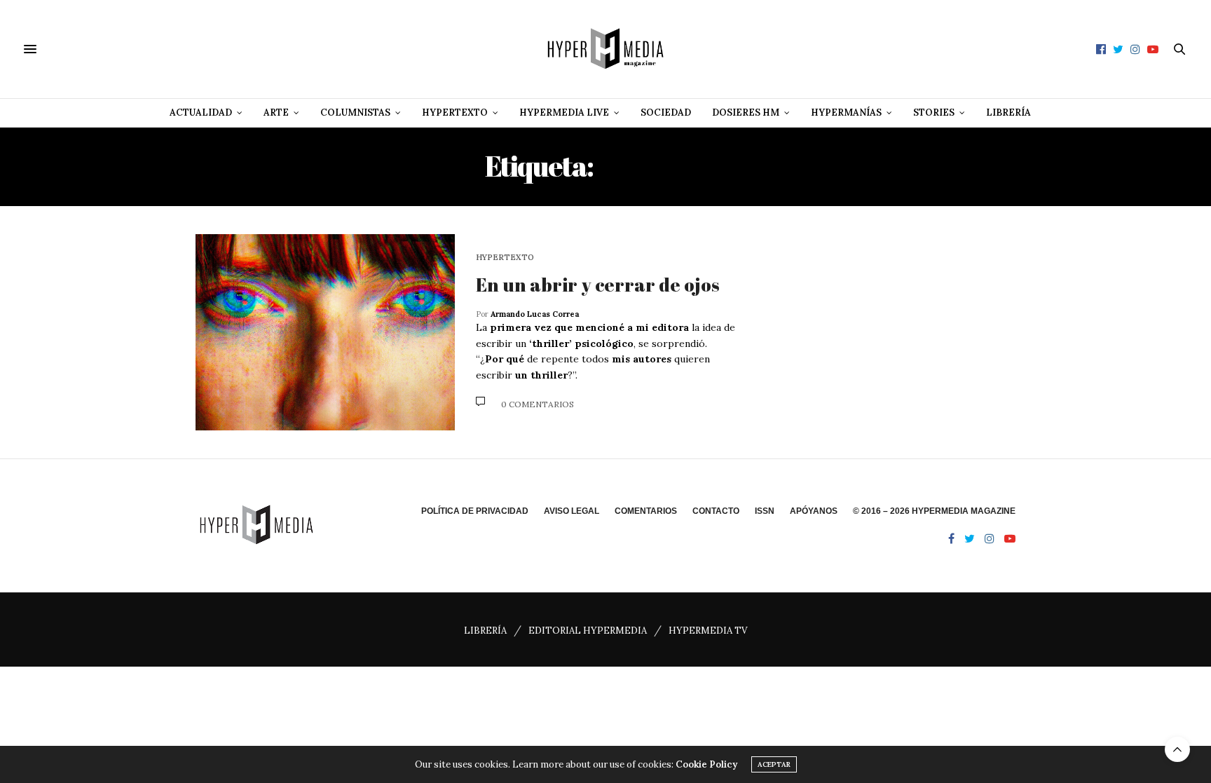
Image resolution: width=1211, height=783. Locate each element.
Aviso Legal (571, 511)
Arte (276, 112)
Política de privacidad (474, 511)
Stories (934, 112)
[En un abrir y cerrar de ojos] (325, 332)
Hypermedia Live (564, 112)
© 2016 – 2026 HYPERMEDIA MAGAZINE (934, 511)
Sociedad (666, 112)
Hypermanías (846, 112)
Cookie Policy (706, 764)
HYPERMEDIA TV (708, 630)
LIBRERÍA (485, 630)
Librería (1008, 112)
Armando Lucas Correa (535, 314)
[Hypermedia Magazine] (605, 49)
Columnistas (355, 112)
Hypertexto (455, 112)
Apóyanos (813, 511)
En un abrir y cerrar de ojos (598, 284)
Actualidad (201, 112)
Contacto (715, 511)
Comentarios (646, 511)
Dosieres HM (745, 112)
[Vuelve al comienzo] (1177, 749)
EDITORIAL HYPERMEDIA (587, 630)
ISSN (764, 511)
